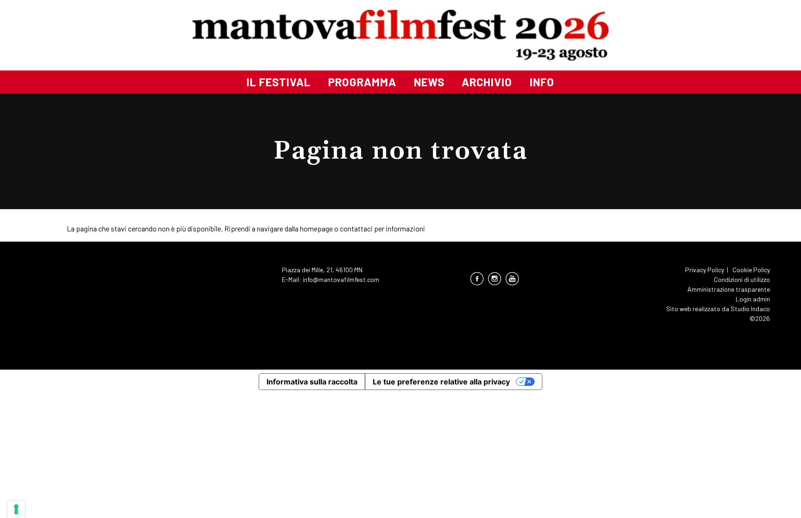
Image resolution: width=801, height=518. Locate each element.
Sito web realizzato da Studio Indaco (718, 309)
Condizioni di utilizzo (742, 279)
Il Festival (279, 82)
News (429, 82)
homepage (316, 228)
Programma (362, 82)
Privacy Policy (704, 270)
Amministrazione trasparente (728, 289)
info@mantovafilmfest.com (341, 279)
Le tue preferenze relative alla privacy (441, 381)
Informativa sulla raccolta (312, 381)
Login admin (753, 299)
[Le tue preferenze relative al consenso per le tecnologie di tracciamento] (16, 509)
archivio (487, 82)
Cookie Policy (751, 270)
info (542, 82)
